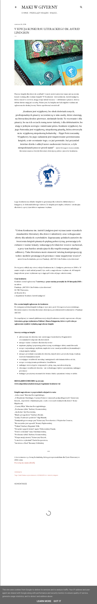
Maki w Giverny (39, 7)
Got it (57, 601)
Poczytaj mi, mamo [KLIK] (24, 463)
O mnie (25, 13)
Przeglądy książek (39, 13)
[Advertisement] (48, 562)
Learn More (44, 601)
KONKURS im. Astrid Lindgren (47, 475)
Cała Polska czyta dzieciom (27, 475)
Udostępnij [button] (18, 472)
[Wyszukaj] (81, 6)
